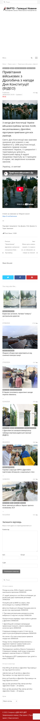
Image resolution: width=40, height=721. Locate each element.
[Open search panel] (31, 58)
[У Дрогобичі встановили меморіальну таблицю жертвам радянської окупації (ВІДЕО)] (20, 405)
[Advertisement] (20, 34)
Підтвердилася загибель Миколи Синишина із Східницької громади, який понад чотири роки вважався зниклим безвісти (18, 651)
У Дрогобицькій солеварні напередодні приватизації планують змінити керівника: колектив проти (17, 626)
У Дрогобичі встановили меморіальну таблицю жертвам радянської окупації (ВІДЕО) (16, 433)
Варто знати (6, 68)
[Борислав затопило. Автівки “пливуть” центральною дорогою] (20, 291)
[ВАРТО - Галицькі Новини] (20, 9)
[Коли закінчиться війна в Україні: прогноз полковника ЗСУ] (20, 483)
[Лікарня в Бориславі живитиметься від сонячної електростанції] (20, 327)
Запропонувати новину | (10, 715)
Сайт (4, 563)
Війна (11, 502)
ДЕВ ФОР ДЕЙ (21, 712)
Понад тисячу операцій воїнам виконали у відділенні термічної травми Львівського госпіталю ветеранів (17, 644)
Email (23, 555)
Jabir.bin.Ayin (6, 673)
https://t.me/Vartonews (9, 216)
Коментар (5, 529)
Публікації (23, 502)
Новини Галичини (19, 428)
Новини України (31, 68)
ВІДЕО (12, 68)
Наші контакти (13, 718)
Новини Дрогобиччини (20, 68)
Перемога (16, 502)
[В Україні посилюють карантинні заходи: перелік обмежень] (20, 366)
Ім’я (3, 555)
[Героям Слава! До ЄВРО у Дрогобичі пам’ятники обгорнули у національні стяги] (20, 446)
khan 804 (5, 668)
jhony (4, 678)
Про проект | (23, 715)
